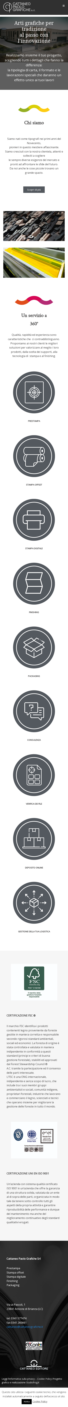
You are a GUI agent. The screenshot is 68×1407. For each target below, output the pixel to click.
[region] (34, 53)
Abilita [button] (27, 1401)
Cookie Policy (44, 1378)
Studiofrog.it (32, 1382)
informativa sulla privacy (22, 1378)
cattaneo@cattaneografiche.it (25, 1327)
